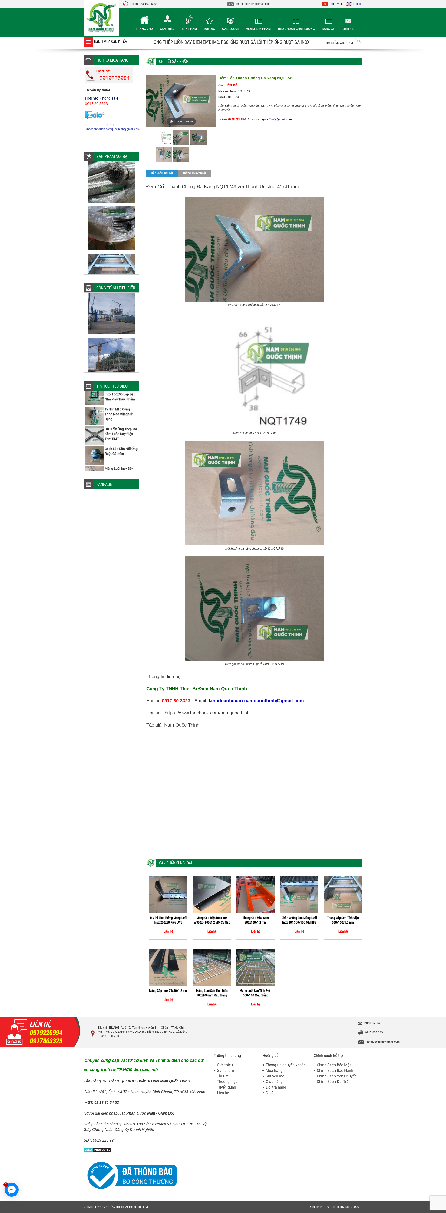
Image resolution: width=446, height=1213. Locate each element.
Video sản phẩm (258, 28)
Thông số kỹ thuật (194, 173)
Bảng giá (329, 28)
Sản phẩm (189, 28)
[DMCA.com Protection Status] (98, 1151)
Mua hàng (274, 1070)
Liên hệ (348, 28)
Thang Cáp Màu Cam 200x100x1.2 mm (256, 920)
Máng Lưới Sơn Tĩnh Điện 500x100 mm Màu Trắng (212, 992)
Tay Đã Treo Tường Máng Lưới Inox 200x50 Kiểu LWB (168, 920)
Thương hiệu (227, 1081)
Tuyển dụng (226, 1087)
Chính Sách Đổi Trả (332, 1081)
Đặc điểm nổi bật (162, 173)
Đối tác (209, 28)
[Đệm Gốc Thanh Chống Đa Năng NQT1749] (164, 138)
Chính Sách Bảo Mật (334, 1064)
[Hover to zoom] (181, 100)
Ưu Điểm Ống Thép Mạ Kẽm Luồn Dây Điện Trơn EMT (121, 417)
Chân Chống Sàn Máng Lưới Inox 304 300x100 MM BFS (299, 920)
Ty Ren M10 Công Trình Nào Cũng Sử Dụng (118, 397)
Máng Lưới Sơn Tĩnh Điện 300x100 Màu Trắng (255, 992)
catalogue (230, 28)
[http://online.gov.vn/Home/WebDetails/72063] (130, 1192)
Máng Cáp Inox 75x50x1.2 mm (168, 990)
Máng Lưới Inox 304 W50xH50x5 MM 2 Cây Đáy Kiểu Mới (121, 456)
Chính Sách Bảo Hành (335, 1070)
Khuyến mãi (275, 1075)
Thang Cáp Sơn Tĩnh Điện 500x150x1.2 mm (343, 920)
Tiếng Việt (335, 4)
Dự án (270, 1092)
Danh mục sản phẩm (111, 41)
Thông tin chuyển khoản (286, 1064)
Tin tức (223, 1075)
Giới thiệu (167, 28)
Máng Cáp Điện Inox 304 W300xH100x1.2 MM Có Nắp (212, 920)
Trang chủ (144, 28)
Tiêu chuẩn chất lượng (296, 28)
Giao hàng (274, 1081)
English (357, 4)
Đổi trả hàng (276, 1087)
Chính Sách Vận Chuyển (337, 1075)
